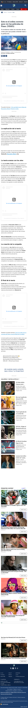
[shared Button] (6, 56)
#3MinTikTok (15, 357)
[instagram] (13, 668)
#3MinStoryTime (7, 357)
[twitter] (11, 668)
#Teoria (15, 359)
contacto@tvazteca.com (18, 681)
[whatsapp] (17, 668)
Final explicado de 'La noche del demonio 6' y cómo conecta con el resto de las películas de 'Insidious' (21, 413)
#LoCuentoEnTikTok (8, 359)
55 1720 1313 (16, 682)
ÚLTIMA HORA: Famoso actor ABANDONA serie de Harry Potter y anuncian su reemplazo (21, 383)
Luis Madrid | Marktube (10, 53)
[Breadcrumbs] (2, 12)
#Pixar (19, 359)
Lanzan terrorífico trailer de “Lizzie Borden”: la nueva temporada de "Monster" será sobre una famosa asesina (21, 457)
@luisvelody (6, 356)
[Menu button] (3, 5)
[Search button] (25, 5)
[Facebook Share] (2, 56)
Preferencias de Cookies (13, 687)
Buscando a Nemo (11, 154)
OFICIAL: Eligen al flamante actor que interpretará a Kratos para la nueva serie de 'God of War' (21, 427)
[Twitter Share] (4, 56)
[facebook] (15, 668)
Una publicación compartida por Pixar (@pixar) (14, 100)
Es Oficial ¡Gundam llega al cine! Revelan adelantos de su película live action (21, 442)
